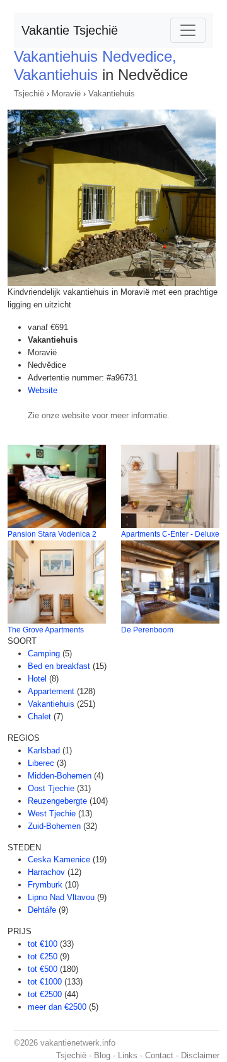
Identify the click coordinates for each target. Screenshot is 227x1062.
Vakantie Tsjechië (69, 30)
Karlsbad (44, 750)
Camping (44, 653)
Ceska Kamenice (59, 859)
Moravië (66, 93)
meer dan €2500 (57, 1007)
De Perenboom (147, 629)
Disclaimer (200, 1055)
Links (127, 1055)
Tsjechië (29, 93)
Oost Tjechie (51, 788)
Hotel (37, 678)
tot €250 (42, 956)
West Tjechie (52, 813)
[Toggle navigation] (188, 30)
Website (42, 390)
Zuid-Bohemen (54, 826)
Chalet (39, 716)
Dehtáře (42, 910)
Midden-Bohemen (59, 775)
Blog (102, 1055)
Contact (159, 1055)
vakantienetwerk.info (77, 1043)
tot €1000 (45, 981)
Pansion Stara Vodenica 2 (52, 534)
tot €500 (42, 969)
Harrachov (46, 872)
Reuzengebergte (57, 801)
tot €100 (42, 944)
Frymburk (45, 884)
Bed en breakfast (59, 666)
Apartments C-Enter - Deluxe (170, 534)
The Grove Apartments (46, 629)
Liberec (41, 763)
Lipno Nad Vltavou (61, 897)
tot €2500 (45, 994)
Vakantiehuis (111, 93)
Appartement (51, 691)
